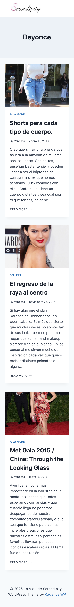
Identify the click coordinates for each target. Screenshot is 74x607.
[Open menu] (65, 8)
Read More (21, 209)
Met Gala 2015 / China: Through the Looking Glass (37, 459)
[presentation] (37, 85)
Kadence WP (55, 594)
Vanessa (19, 141)
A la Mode (17, 114)
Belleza (16, 275)
